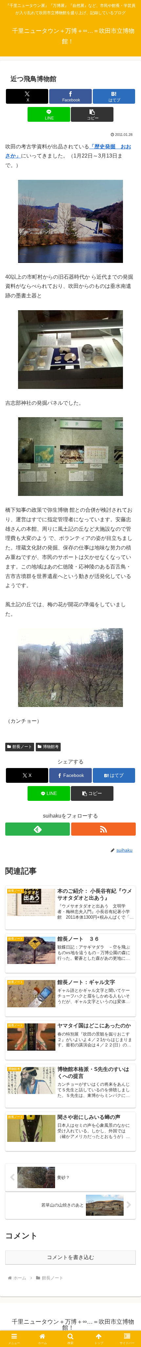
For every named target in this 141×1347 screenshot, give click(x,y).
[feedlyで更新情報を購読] (37, 829)
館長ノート (22, 746)
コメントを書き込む (70, 1257)
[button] (92, 114)
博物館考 (51, 746)
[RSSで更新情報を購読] (103, 829)
